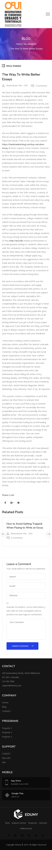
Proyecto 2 (7, 732)
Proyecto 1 (7, 728)
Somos (5, 702)
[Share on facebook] (5, 503)
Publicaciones (26, 828)
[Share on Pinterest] (18, 503)
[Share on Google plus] (12, 503)
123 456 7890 (8, 681)
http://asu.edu (16, 240)
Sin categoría (30, 44)
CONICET (6, 753)
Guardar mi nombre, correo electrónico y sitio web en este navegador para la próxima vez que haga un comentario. (26, 611)
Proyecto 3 (7, 736)
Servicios (43, 823)
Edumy (18, 844)
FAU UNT (6, 758)
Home (19, 44)
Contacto (6, 711)
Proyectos (32, 823)
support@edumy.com (11, 685)
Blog (4, 706)
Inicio (7, 823)
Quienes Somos (19, 823)
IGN (4, 762)
